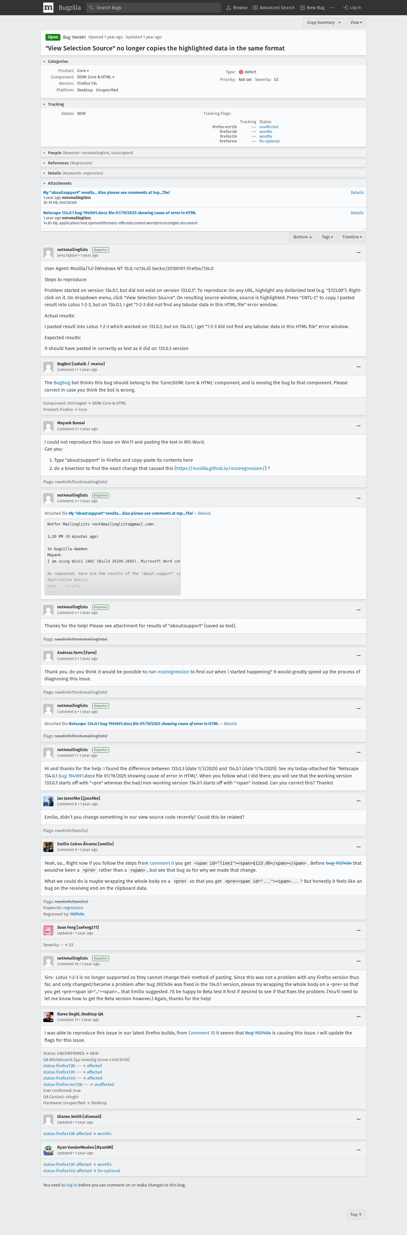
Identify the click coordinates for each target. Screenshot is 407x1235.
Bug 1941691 (74, 37)
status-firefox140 (59, 1078)
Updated (64, 933)
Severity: (263, 79)
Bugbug (62, 383)
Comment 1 (66, 369)
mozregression (173, 672)
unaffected (268, 127)
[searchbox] (153, 8)
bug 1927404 (339, 863)
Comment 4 (67, 613)
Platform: (65, 90)
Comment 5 (67, 659)
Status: (67, 113)
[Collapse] (359, 253)
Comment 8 (67, 804)
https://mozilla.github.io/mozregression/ (220, 468)
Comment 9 (67, 850)
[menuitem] (237, 8)
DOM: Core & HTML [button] (95, 77)
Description (67, 255)
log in (71, 1185)
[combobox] (153, 8)
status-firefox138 (58, 1065)
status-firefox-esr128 (62, 1084)
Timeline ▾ (352, 236)
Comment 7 (66, 755)
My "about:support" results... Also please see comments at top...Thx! (106, 192)
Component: (62, 77)
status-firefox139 (58, 1072)
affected (94, 1065)
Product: (66, 70)
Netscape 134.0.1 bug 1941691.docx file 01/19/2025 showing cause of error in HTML (119, 212)
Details (357, 192)
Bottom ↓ (303, 236)
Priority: (227, 79)
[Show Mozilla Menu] (48, 8)
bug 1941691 (71, 776)
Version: (66, 83)
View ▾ (356, 22)
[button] (352, 8)
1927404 (77, 914)
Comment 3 (67, 501)
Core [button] (83, 70)
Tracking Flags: (217, 113)
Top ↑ (356, 1214)
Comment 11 (67, 1020)
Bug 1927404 (258, 1033)
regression (73, 907)
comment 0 (162, 863)
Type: (230, 71)
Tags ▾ (327, 236)
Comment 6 (67, 712)
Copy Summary (321, 22)
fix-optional (269, 141)
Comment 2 (67, 429)
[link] (113, 556)
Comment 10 (68, 964)
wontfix (265, 131)
